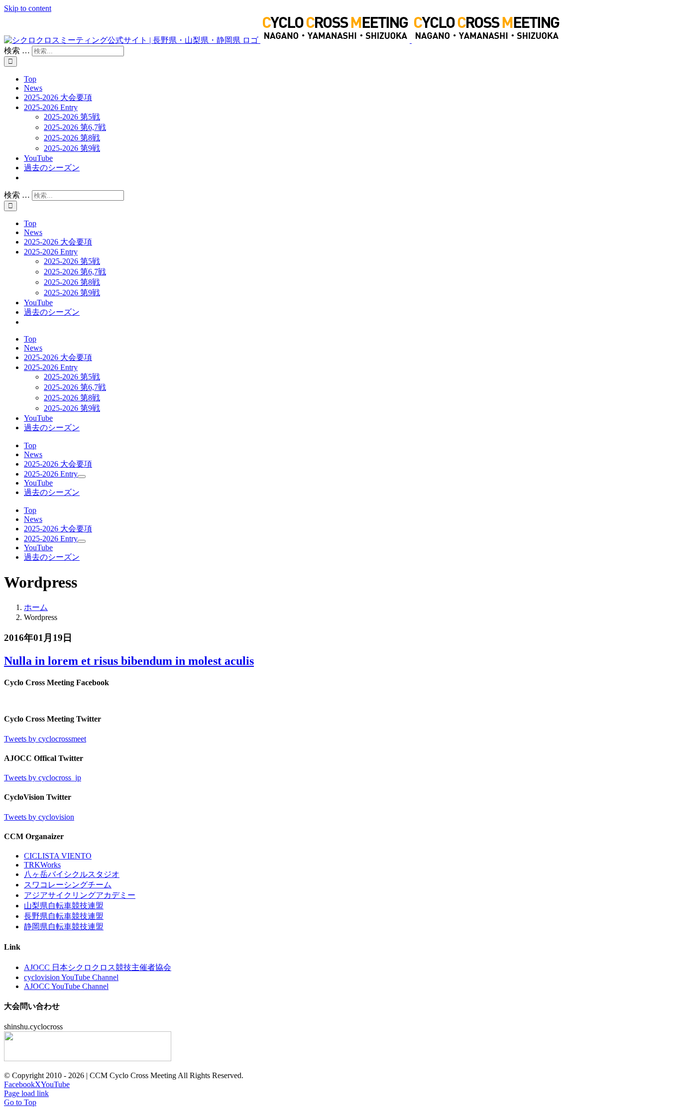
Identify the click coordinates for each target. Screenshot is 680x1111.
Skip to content (27, 8)
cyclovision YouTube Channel (71, 977)
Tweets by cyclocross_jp (42, 777)
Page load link (26, 1093)
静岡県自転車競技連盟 (64, 926)
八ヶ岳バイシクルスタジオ (71, 874)
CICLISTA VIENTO (58, 856)
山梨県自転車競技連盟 (64, 905)
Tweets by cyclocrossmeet (45, 739)
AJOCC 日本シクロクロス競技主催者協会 (97, 967)
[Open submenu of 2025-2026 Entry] (82, 476)
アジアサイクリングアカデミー (79, 895)
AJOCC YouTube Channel (66, 986)
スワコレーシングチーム (68, 884)
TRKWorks (42, 865)
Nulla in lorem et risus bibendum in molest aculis (129, 660)
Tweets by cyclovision (39, 817)
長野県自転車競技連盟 (64, 916)
